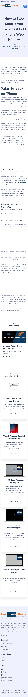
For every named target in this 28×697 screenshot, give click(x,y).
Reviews (3, 660)
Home (14, 44)
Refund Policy (4, 646)
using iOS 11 (17, 142)
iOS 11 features (17, 101)
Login (2, 657)
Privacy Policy (4, 649)
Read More (6, 356)
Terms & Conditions (6, 643)
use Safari (14, 76)
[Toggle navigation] (25, 6)
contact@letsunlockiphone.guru (8, 1)
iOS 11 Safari (16, 260)
